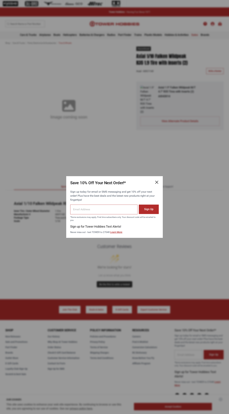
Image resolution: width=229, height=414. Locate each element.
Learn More (116, 232)
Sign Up (148, 209)
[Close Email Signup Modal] (157, 182)
